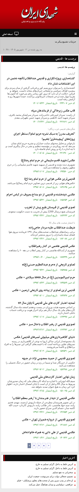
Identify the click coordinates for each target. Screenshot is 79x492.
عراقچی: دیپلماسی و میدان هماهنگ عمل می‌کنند (51, 484)
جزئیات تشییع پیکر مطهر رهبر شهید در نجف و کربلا (50, 41)
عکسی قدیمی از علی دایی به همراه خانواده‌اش (48, 432)
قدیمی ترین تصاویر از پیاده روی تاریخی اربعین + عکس (43, 290)
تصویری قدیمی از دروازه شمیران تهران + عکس (48, 419)
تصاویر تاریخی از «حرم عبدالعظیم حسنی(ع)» (48, 264)
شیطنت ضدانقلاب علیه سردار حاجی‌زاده (52, 227)
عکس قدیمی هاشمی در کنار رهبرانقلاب (52, 246)
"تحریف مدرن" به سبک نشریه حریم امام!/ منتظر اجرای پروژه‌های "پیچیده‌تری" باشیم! (44, 136)
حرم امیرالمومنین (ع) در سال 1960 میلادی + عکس (45, 277)
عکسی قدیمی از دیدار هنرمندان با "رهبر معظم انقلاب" (43, 398)
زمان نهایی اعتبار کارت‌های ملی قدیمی (52, 377)
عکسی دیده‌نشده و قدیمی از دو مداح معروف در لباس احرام (40, 194)
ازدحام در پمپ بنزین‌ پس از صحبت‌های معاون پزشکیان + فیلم (45, 480)
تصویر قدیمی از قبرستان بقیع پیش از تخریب (50, 207)
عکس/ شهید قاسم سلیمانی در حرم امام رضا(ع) (48, 160)
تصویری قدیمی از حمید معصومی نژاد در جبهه (48, 358)
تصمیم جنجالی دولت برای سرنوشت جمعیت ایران (50, 476)
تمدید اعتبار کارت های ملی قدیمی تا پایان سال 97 (46, 303)
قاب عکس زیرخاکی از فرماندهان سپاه (53, 110)
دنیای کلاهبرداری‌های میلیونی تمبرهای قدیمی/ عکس (44, 337)
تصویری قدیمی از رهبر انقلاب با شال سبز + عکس (47, 324)
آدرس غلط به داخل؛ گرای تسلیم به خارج (54, 464)
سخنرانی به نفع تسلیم (63, 472)
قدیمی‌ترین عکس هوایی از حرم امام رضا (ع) (49, 179)
